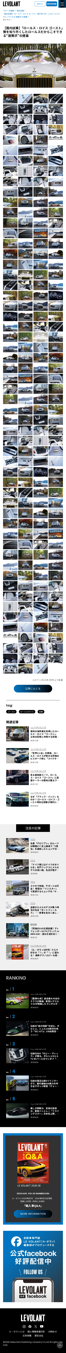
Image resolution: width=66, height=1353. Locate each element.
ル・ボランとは (16, 1331)
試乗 (41, 711)
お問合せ (52, 1331)
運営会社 (39, 1335)
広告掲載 (27, 1335)
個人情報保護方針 (36, 1331)
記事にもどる (33, 688)
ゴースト (11, 711)
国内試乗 (20, 10)
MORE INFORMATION (33, 1214)
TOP (5, 10)
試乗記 (11, 10)
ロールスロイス (27, 711)
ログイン (40, 4)
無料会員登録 (51, 4)
